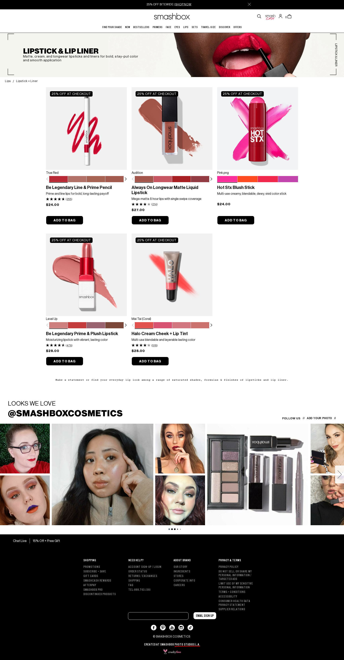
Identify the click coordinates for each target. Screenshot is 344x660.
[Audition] (144, 179)
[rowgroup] (172, 582)
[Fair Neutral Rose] (77, 179)
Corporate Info (184, 580)
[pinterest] (163, 627)
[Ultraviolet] (288, 179)
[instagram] (181, 627)
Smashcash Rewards (97, 580)
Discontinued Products (99, 594)
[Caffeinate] (114, 325)
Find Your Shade (112, 27)
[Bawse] (181, 179)
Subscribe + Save (94, 571)
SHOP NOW (183, 4)
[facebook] (154, 627)
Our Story (180, 567)
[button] (125, 179)
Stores (179, 576)
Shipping (134, 580)
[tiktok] (190, 627)
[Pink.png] (227, 179)
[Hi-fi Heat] (247, 179)
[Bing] (77, 325)
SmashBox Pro (93, 590)
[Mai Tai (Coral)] (144, 325)
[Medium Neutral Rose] (114, 179)
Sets (195, 27)
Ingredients (182, 571)
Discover (224, 27)
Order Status (137, 571)
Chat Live (19, 541)
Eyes (177, 27)
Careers (179, 585)
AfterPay (89, 585)
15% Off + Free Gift (46, 541)
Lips (186, 27)
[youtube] (172, 627)
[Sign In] (281, 16)
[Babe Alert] (162, 179)
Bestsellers (141, 27)
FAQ (130, 585)
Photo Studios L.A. (187, 644)
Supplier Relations (232, 609)
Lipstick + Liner (27, 81)
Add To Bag (65, 220)
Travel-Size (208, 27)
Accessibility (228, 596)
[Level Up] (58, 325)
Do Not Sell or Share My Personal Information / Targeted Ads (235, 575)
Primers (158, 27)
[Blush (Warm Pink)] (162, 325)
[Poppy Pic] (268, 179)
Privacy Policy (228, 567)
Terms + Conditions (232, 592)
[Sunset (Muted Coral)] (200, 325)
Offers (238, 27)
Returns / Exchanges (142, 576)
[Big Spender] (200, 179)
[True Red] (58, 179)
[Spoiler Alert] (96, 325)
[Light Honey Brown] (96, 179)
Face (168, 27)
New (127, 27)
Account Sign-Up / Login (144, 567)
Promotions (91, 567)
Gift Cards (90, 576)
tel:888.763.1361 (139, 590)
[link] (86, 128)
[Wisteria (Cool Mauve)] (181, 325)
